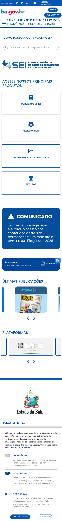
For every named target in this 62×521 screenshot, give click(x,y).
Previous (6, 264)
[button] (15, 3)
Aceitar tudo (45, 516)
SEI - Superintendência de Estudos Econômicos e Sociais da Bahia (33, 22)
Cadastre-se (53, 15)
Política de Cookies (20, 448)
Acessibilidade (7, 3)
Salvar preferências (20, 517)
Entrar (53, 10)
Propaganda (20, 494)
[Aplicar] (6, 47)
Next (56, 264)
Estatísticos (20, 473)
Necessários (20, 455)
